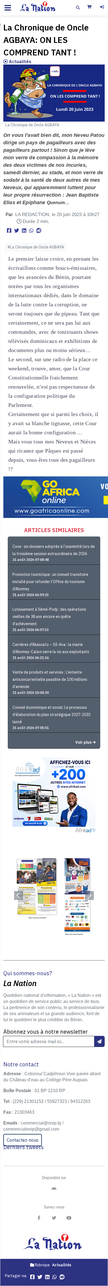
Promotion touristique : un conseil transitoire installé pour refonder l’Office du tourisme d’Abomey (50, 581)
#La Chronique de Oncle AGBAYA (35, 247)
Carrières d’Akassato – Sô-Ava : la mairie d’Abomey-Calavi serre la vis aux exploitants (50, 648)
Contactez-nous (22, 1140)
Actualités (19, 61)
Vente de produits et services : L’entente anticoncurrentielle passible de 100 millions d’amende (49, 679)
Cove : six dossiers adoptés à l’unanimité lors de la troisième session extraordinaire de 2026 (53, 550)
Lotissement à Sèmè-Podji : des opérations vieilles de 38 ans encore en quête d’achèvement (49, 616)
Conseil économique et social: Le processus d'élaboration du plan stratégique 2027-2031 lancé (51, 714)
